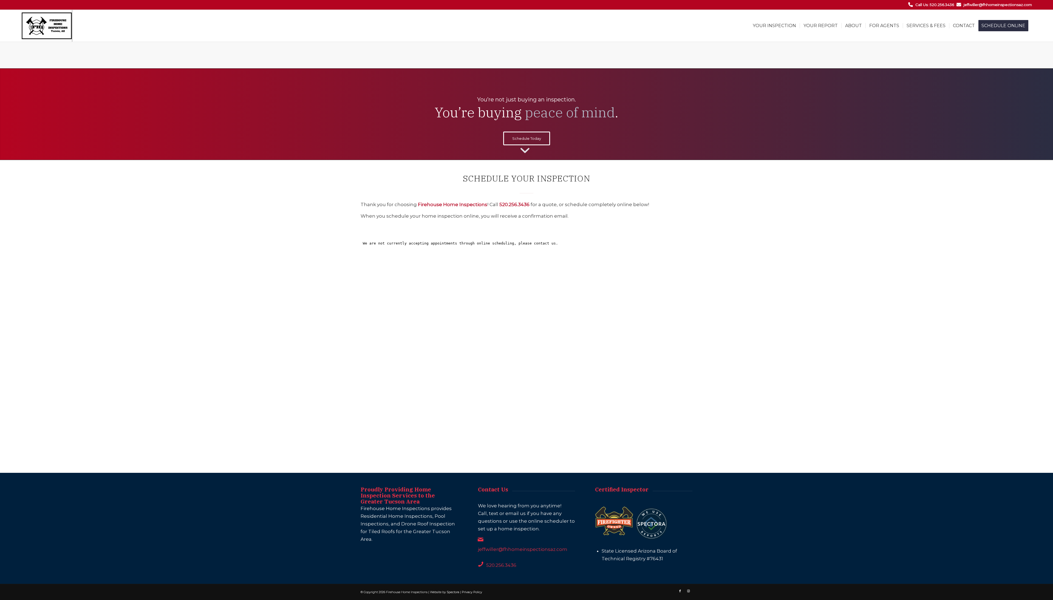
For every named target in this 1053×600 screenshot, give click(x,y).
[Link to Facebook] (680, 591)
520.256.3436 (501, 565)
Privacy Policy (472, 592)
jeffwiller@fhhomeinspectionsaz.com (998, 4)
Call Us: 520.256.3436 (934, 4)
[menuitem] (774, 26)
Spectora (453, 592)
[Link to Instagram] (688, 591)
